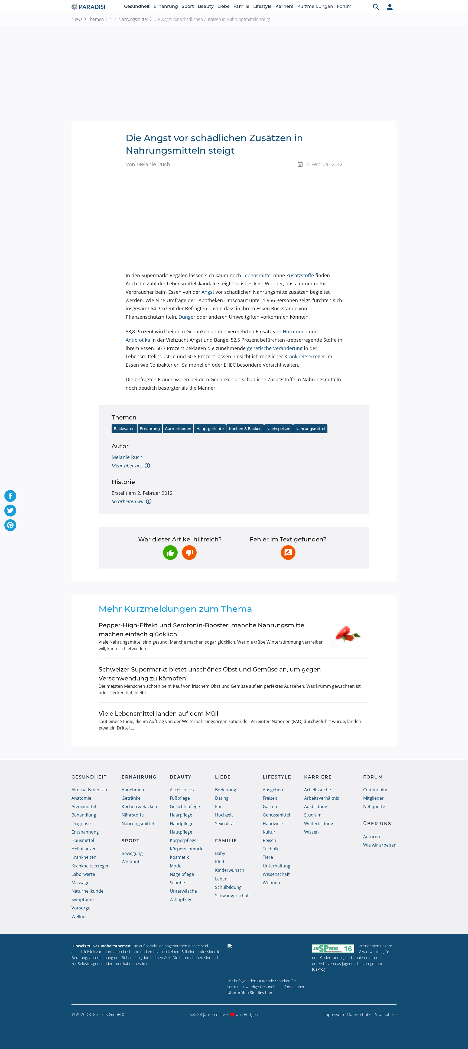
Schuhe (177, 883)
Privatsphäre (384, 1014)
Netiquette (374, 806)
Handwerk (273, 824)
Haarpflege (181, 815)
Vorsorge (81, 908)
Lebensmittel (257, 275)
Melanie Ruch (127, 457)
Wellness (81, 916)
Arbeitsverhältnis (321, 798)
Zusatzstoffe (300, 275)
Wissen (311, 832)
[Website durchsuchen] (376, 7)
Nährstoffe (133, 815)
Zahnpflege (181, 899)
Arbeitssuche (317, 790)
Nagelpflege (182, 874)
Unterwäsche (183, 891)
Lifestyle (262, 6)
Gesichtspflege (185, 806)
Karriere (284, 6)
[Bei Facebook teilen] (10, 496)
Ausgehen (273, 790)
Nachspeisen (278, 429)
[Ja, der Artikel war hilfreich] (170, 552)
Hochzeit (224, 815)
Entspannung (85, 832)
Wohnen (271, 883)
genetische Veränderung (275, 348)
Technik (270, 849)
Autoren (371, 837)
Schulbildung (228, 887)
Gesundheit (137, 6)
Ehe (219, 806)
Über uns (377, 823)
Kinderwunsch (229, 870)
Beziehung (225, 790)
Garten (270, 806)
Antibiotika (138, 340)
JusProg (319, 969)
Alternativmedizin (89, 790)
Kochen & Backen (245, 429)
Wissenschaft (276, 874)
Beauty (206, 6)
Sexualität (225, 824)
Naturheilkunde (87, 891)
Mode (175, 866)
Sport (188, 6)
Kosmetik (179, 857)
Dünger (186, 317)
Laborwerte (83, 874)
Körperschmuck (186, 849)
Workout (130, 862)
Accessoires (182, 790)
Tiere (268, 857)
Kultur (269, 832)
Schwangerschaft (232, 896)
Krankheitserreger (304, 356)
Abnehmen (133, 790)
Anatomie (81, 798)
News (77, 19)
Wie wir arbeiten (379, 845)
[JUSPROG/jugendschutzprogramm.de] (333, 948)
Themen (96, 19)
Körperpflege (183, 840)
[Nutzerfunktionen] (389, 7)
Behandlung (84, 815)
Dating (222, 798)
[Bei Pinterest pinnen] (10, 525)
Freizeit (270, 798)
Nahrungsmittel (133, 19)
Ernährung (166, 6)
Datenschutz (358, 1014)
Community (375, 790)
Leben (221, 879)
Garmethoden (178, 429)
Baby (220, 853)
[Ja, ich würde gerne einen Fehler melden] (288, 552)
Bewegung (132, 853)
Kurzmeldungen (315, 6)
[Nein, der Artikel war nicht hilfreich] (189, 552)
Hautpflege (181, 832)
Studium (312, 815)
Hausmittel (83, 840)
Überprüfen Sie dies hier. (250, 992)
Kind (219, 862)
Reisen (269, 840)
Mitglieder (373, 798)
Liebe (223, 6)
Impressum (333, 1014)
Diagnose (81, 824)
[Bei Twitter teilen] (10, 511)
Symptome (83, 899)
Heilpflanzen (84, 849)
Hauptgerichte (210, 429)
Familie (241, 6)
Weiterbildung (318, 824)
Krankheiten (84, 857)
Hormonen (295, 331)
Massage (80, 883)
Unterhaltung (276, 866)
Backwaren (124, 429)
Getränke (131, 798)
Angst (208, 292)
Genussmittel (276, 815)
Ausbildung (315, 806)
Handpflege (181, 824)
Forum (344, 6)
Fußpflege (180, 798)
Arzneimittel (84, 806)
